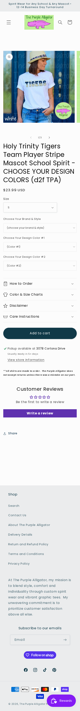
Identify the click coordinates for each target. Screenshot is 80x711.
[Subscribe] (65, 640)
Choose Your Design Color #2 (24, 257)
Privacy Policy (19, 564)
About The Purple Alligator (29, 525)
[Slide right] (49, 137)
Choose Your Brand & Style (22, 219)
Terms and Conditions (26, 554)
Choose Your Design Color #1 (24, 238)
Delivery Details (20, 535)
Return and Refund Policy (28, 544)
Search (13, 506)
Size (6, 199)
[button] (8, 22)
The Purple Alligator (32, 704)
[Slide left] (30, 137)
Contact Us (17, 515)
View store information (26, 360)
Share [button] (12, 433)
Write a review (40, 413)
